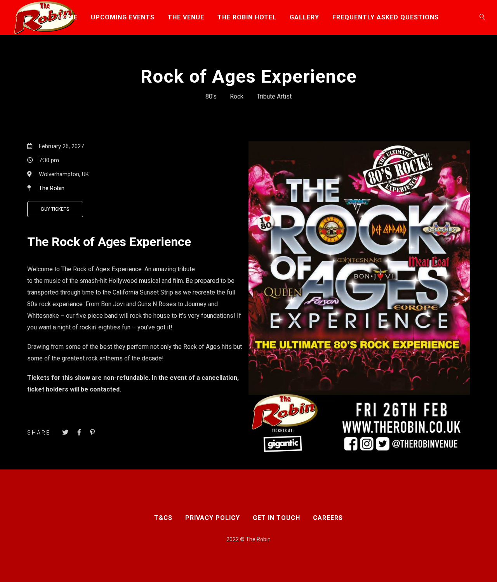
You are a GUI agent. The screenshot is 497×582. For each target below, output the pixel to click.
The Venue (186, 17)
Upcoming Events (123, 17)
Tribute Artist (274, 96)
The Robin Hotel (246, 17)
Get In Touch (276, 517)
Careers (328, 517)
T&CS (163, 517)
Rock (236, 96)
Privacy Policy (212, 517)
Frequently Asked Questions (385, 17)
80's (211, 96)
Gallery (304, 17)
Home (68, 17)
